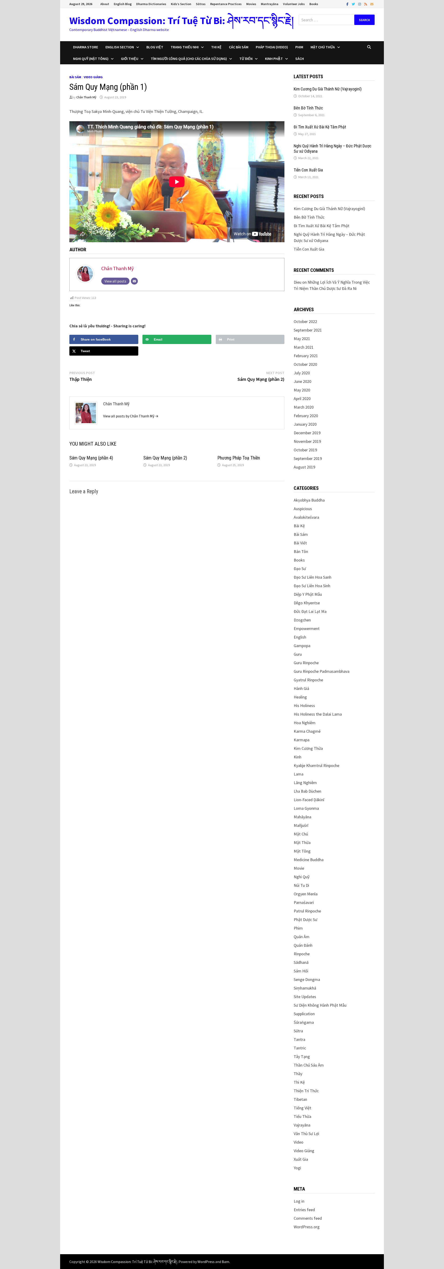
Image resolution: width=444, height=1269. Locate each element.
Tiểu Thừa (302, 1116)
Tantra (299, 1039)
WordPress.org (307, 1226)
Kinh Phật (274, 58)
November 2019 (307, 441)
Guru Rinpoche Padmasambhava (321, 671)
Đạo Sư (300, 568)
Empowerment (307, 628)
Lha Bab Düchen (307, 791)
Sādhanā (301, 962)
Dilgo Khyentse (307, 602)
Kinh (297, 757)
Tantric (300, 1048)
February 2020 (306, 415)
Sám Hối (301, 971)
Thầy (298, 1073)
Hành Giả (301, 688)
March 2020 (304, 407)
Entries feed (304, 1209)
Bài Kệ (299, 525)
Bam (225, 1261)
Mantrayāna (269, 4)
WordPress (206, 1261)
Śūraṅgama (304, 1022)
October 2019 (305, 450)
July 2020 (302, 372)
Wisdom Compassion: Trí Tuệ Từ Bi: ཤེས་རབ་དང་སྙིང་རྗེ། (181, 20)
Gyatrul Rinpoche (308, 680)
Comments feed (308, 1218)
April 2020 (302, 398)
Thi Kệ (216, 47)
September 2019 (308, 458)
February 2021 (306, 355)
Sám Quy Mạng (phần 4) (91, 458)
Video (298, 1142)
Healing (300, 697)
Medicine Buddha (309, 859)
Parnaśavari (304, 902)
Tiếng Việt (302, 1108)
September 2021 (308, 330)
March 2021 (304, 347)
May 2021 (302, 338)
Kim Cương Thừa (308, 748)
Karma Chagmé (307, 731)
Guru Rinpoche (306, 662)
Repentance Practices (226, 4)
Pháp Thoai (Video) (272, 47)
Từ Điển (246, 58)
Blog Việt (154, 47)
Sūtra (298, 1030)
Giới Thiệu (129, 58)
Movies (251, 4)
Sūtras (201, 4)
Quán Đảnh (303, 945)
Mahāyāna (302, 816)
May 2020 (302, 390)
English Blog (123, 4)
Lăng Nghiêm (305, 782)
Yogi (297, 1167)
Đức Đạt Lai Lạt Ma (310, 611)
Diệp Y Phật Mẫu (308, 594)
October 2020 (305, 364)
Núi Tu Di (301, 885)
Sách (299, 58)
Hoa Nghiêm (304, 722)
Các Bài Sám (238, 47)
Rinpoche (302, 953)
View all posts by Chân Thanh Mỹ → (130, 416)
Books (313, 4)
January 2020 (305, 424)
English (300, 637)
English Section (119, 47)
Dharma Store (85, 47)
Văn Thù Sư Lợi (306, 1133)
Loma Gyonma (306, 808)
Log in (299, 1201)
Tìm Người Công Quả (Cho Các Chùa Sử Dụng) (189, 58)
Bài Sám (75, 77)
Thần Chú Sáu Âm (309, 1065)
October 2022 (305, 321)
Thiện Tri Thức (306, 1090)
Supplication (304, 1013)
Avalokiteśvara (306, 517)
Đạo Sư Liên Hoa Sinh (312, 585)
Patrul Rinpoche (307, 911)
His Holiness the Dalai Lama (318, 714)
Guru (298, 654)
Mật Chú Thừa (323, 47)
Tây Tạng (302, 1056)
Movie (299, 868)
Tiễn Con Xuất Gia (308, 170)
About (104, 4)
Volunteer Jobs (294, 4)
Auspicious (303, 508)
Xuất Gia (301, 1159)
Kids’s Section (181, 4)
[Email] (372, 3)
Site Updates (305, 996)
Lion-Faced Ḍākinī (309, 799)
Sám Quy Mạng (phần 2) (165, 458)
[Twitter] (354, 3)
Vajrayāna (302, 1125)
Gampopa (302, 645)
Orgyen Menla (306, 894)
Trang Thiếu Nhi (185, 47)
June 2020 (302, 381)
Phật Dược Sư (305, 919)
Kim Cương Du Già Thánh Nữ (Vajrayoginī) (328, 89)
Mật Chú (301, 834)
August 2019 (304, 467)
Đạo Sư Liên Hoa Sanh (312, 577)
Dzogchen (302, 620)
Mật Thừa (302, 842)
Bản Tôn (301, 551)
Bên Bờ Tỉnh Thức (308, 107)
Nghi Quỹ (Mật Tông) (90, 58)
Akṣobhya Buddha (309, 500)
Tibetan (300, 1099)
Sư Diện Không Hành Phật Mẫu (320, 1005)
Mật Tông (302, 851)
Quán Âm (301, 936)
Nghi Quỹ (301, 876)
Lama (298, 774)
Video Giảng (93, 77)
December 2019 (307, 432)
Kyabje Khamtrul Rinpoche (316, 765)
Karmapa (301, 739)
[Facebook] (348, 3)
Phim (299, 47)
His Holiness (304, 705)
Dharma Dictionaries (151, 4)
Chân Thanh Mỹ (86, 97)
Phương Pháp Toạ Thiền (238, 458)
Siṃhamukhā (305, 988)
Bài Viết (300, 543)
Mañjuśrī (301, 825)
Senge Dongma (307, 979)
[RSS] (366, 3)
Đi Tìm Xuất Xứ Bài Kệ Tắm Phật (320, 126)
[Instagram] (360, 3)
